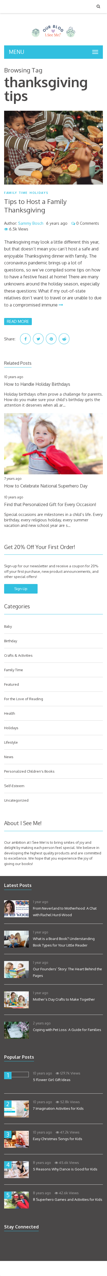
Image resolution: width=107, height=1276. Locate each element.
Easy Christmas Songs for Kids (57, 1139)
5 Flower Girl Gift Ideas (52, 1080)
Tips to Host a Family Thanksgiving (35, 205)
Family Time (16, 192)
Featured (11, 684)
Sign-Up (20, 588)
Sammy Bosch (30, 223)
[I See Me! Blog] (53, 38)
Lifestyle (11, 742)
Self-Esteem (14, 786)
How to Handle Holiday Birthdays (37, 384)
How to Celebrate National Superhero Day (46, 486)
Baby (8, 626)
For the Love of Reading (23, 699)
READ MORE (18, 321)
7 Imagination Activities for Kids (58, 1108)
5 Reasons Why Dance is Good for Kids (65, 1169)
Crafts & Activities (18, 655)
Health (9, 713)
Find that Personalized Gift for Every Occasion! (50, 504)
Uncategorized (16, 800)
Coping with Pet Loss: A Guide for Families (67, 1029)
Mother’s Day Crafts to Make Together (64, 999)
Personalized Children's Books (29, 771)
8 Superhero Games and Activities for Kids (67, 1199)
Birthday (10, 641)
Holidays (39, 192)
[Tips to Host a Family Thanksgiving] (53, 148)
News (8, 757)
